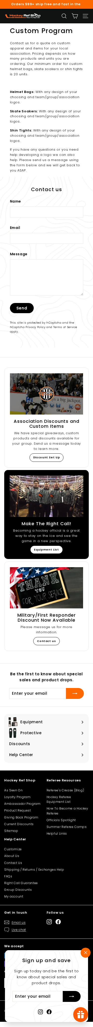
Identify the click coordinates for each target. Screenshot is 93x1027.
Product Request (17, 810)
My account (13, 896)
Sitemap (11, 831)
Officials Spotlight (61, 820)
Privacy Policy (35, 327)
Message (19, 254)
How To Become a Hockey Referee (67, 810)
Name (15, 201)
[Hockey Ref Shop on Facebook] (49, 1011)
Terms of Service (65, 327)
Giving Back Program (21, 817)
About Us (11, 856)
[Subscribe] (72, 996)
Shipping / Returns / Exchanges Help (34, 869)
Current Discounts (19, 824)
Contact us (46, 641)
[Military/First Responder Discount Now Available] (46, 587)
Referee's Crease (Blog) (65, 790)
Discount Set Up (46, 457)
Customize (13, 849)
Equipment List (46, 550)
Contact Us (13, 863)
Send (21, 308)
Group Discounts (18, 890)
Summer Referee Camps (67, 827)
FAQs (8, 876)
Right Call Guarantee (21, 883)
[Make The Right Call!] (46, 496)
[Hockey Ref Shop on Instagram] (40, 1011)
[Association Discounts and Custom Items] (46, 394)
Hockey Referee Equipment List (59, 799)
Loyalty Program (17, 797)
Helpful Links (57, 833)
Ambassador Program (22, 804)
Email (15, 227)
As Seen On (13, 790)
